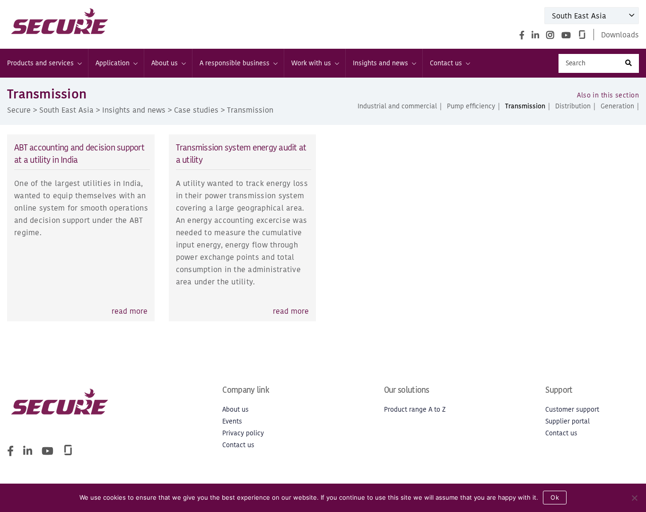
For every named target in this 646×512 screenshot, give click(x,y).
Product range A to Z (414, 410)
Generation (617, 106)
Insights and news (380, 63)
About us (164, 63)
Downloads (620, 34)
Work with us (311, 63)
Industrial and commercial (397, 106)
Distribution (573, 106)
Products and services (40, 63)
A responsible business (235, 63)
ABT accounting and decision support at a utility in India (79, 153)
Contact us (446, 63)
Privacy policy (243, 433)
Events (232, 421)
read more (130, 311)
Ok (554, 497)
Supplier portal (567, 421)
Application (113, 63)
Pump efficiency (471, 106)
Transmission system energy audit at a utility (241, 153)
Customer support (572, 410)
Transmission (525, 106)
